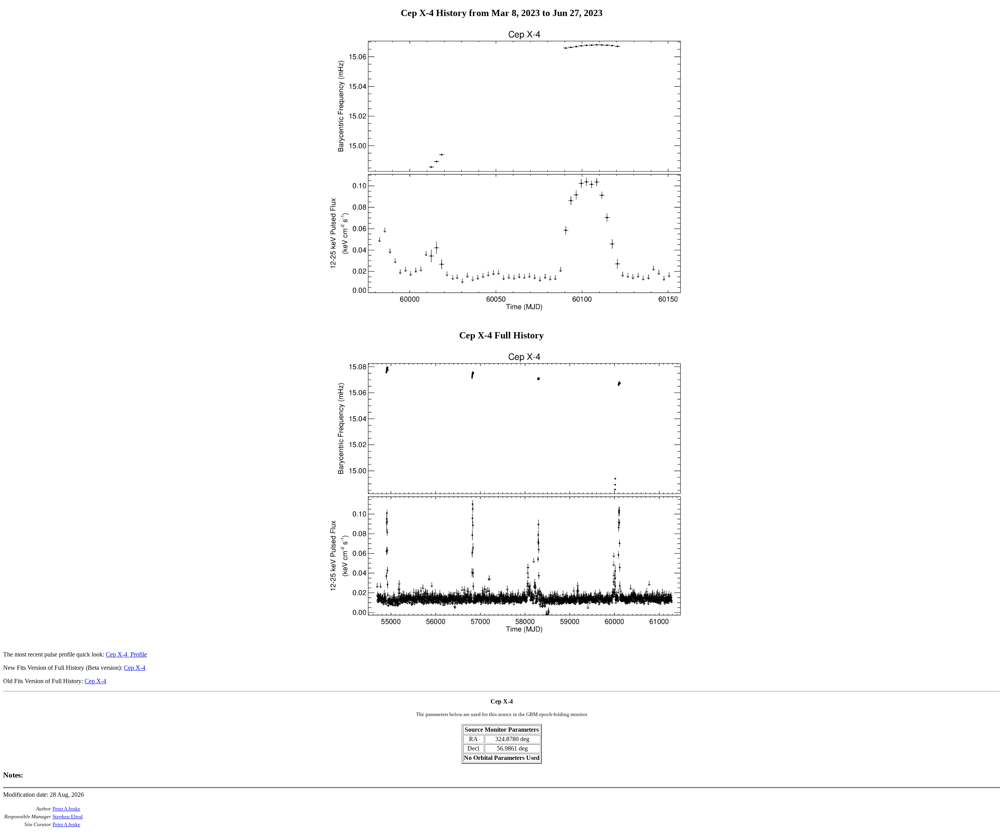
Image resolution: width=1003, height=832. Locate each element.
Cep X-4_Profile (126, 654)
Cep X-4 (134, 667)
